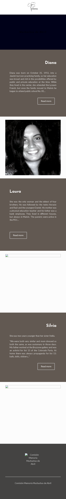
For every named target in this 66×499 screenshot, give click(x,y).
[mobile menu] (61, 6)
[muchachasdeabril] (33, 6)
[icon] (32, 487)
